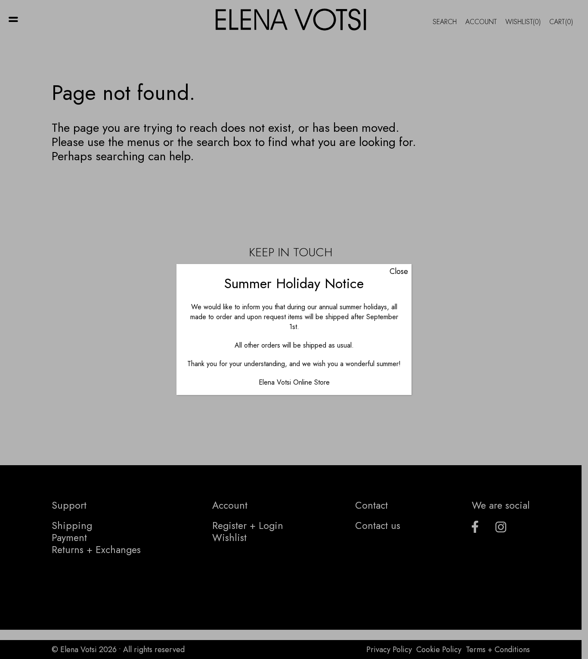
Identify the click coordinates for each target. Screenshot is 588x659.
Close (399, 271)
